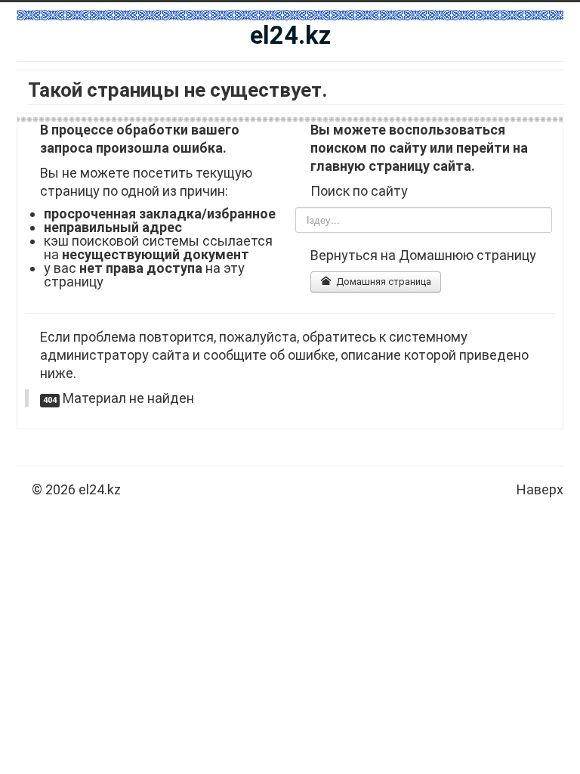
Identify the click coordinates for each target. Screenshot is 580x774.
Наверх (540, 489)
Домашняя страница (382, 281)
